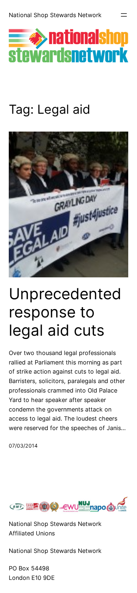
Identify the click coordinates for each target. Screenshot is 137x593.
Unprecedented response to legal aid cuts (65, 312)
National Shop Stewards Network (55, 15)
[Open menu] (123, 15)
